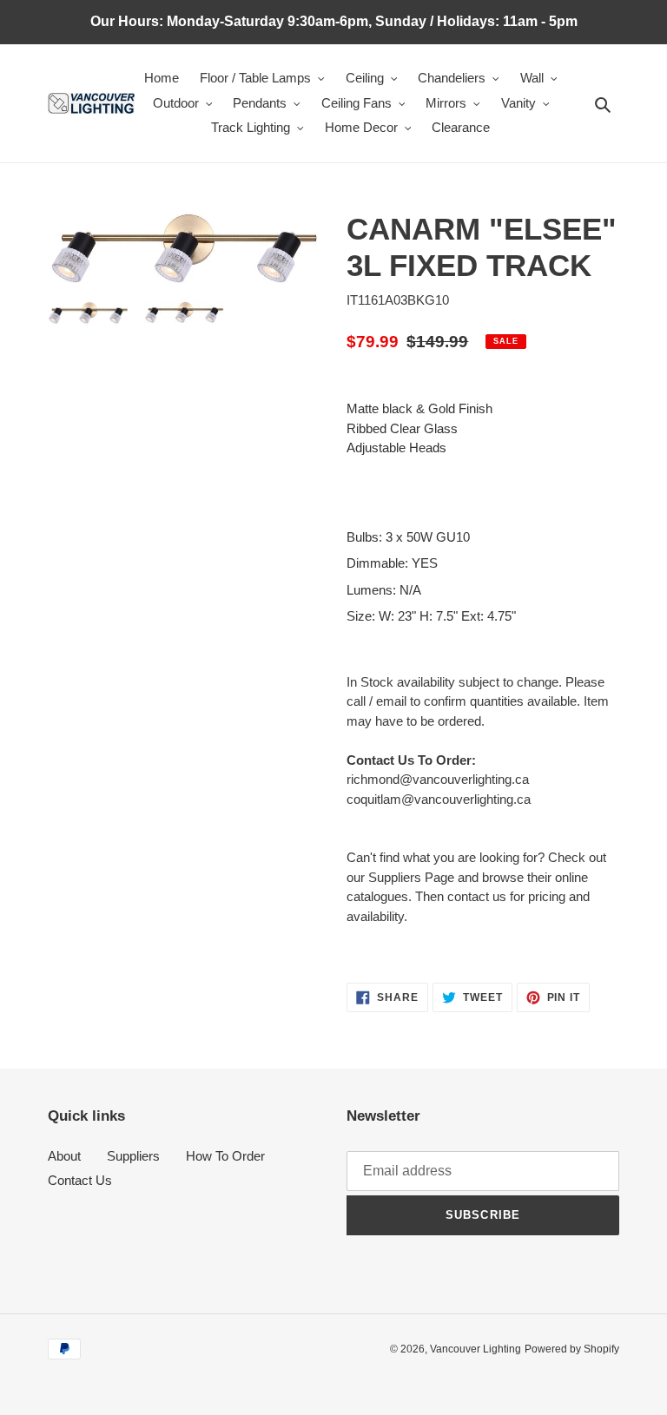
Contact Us (80, 1180)
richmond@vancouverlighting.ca (438, 779)
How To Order (225, 1155)
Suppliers (133, 1155)
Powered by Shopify (572, 1349)
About (64, 1155)
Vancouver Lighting (475, 1349)
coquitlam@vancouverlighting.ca (439, 799)
